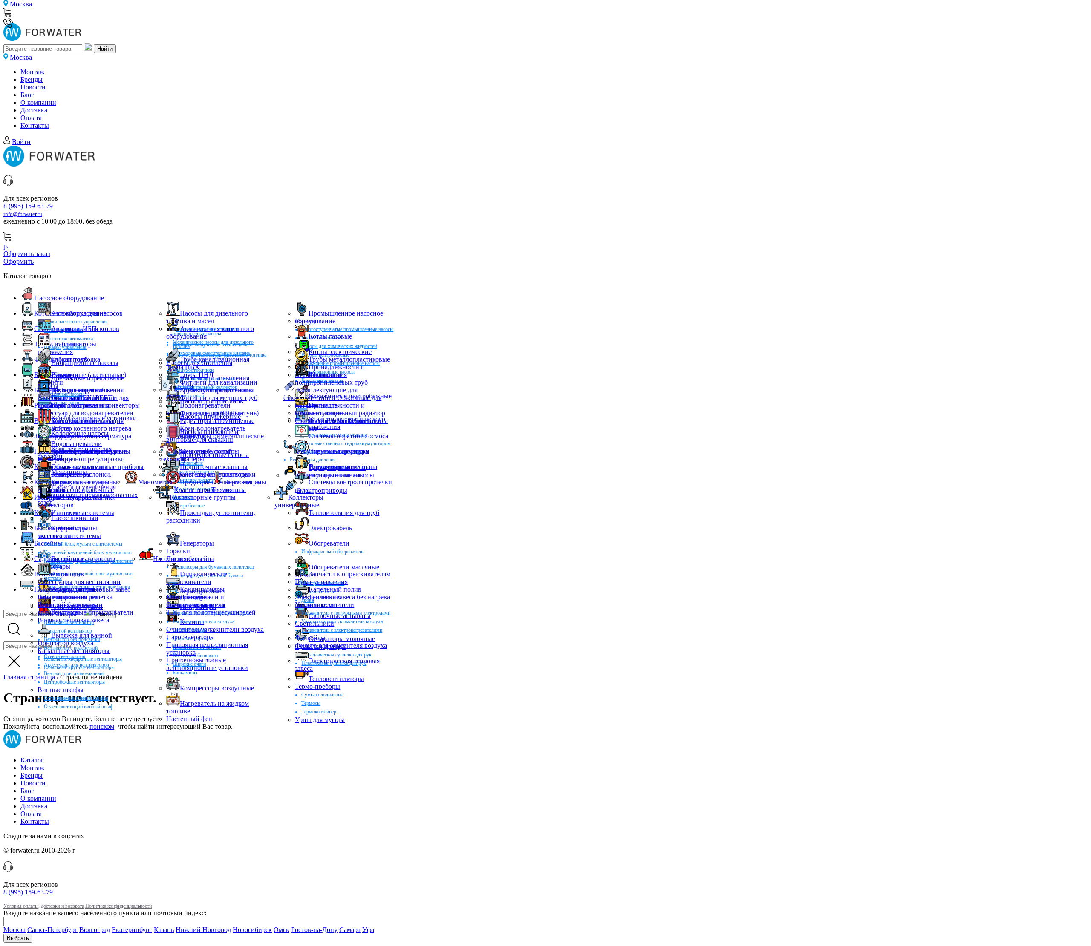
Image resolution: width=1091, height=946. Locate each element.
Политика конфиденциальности (118, 906)
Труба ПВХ (183, 367)
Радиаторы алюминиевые (217, 420)
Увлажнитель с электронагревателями (341, 630)
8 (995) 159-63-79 (28, 206)
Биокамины (185, 673)
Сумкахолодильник (322, 695)
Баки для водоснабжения (87, 390)
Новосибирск (252, 929)
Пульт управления (321, 581)
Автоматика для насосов (87, 313)
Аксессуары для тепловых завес (84, 589)
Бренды (31, 79)
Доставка (33, 110)
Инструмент (69, 512)
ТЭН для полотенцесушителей (211, 612)
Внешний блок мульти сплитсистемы (83, 544)
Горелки (307, 321)
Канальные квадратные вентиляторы (83, 659)
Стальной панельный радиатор (340, 413)
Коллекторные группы (203, 497)
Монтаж (32, 71)
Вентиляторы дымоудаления (74, 673)
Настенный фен (189, 718)
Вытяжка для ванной (81, 635)
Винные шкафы (61, 689)
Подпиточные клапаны (214, 466)
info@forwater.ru (22, 214)
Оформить (18, 261)
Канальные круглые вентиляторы (79, 667)
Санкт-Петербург (52, 929)
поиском (101, 726)
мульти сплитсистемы (69, 535)
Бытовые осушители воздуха (203, 621)
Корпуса (192, 436)
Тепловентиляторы (336, 678)
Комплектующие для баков (213, 390)
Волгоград (94, 929)
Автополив (67, 574)
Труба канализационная (214, 359)
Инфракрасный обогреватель (332, 552)
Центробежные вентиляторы (74, 682)
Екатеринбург (132, 929)
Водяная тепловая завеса (73, 620)
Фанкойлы (310, 637)
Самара (350, 929)
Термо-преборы (317, 686)
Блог (27, 94)
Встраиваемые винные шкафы (76, 698)
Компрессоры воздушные (217, 688)
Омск (281, 929)
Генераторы (197, 543)
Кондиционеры (202, 589)
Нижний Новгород (203, 929)
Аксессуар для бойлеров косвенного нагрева (73, 401)
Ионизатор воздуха (65, 643)
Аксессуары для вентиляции (79, 581)
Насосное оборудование (69, 298)
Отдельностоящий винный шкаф (78, 707)
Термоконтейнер (318, 712)
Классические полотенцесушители (195, 600)
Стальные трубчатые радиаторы (341, 420)
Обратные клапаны (79, 466)
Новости (33, 87)
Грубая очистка (73, 436)
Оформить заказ (26, 253)
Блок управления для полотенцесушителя (68, 600)
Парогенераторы (190, 637)
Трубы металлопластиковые (349, 359)
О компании (38, 102)
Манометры (155, 482)
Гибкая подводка (75, 359)
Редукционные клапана (343, 466)
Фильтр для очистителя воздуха (341, 645)
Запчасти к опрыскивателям (349, 574)
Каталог (32, 760)
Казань (164, 929)
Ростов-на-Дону (314, 929)
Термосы (310, 703)
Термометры (243, 482)
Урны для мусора (320, 719)
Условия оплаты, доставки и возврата (43, 906)
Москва (21, 4)
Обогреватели (329, 543)
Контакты (34, 125)
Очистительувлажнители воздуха (215, 629)
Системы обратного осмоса (348, 436)
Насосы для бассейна (183, 558)
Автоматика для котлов (85, 328)
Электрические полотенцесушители (324, 600)
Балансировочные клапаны (90, 451)
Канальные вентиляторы (74, 650)
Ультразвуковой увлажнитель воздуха (342, 621)
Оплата (31, 117)
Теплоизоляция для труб (344, 512)
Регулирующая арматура (332, 451)
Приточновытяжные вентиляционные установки (207, 663)
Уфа (368, 929)
